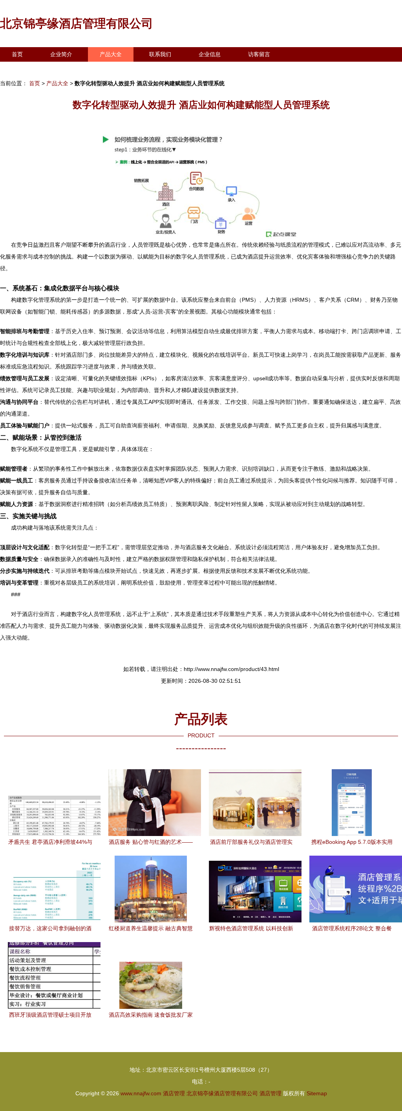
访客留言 (259, 54)
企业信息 (210, 54)
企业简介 (61, 54)
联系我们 (160, 54)
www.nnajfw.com (141, 1093)
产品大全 (111, 54)
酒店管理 (174, 1093)
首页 (17, 54)
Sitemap (317, 1093)
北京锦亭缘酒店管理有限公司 (76, 23)
